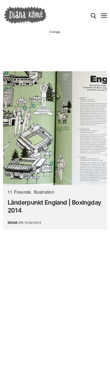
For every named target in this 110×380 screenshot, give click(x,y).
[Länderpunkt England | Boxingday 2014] (55, 128)
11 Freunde (19, 192)
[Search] (93, 16)
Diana (12, 222)
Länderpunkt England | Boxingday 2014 (54, 206)
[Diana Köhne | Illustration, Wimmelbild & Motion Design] (25, 15)
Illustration (44, 192)
